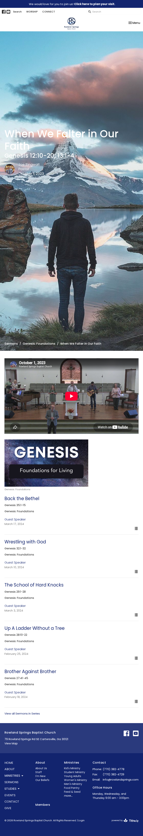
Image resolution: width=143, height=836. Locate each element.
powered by (123, 823)
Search (17, 11)
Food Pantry (72, 788)
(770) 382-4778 (113, 769)
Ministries (71, 762)
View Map (11, 743)
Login (81, 820)
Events (9, 795)
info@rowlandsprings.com (121, 780)
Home (8, 763)
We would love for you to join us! (72, 4)
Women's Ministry (75, 780)
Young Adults (72, 776)
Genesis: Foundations (39, 343)
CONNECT (48, 11)
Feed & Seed (72, 792)
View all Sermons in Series (22, 713)
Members (42, 805)
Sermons (11, 343)
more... (68, 796)
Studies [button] (10, 789)
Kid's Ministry (72, 768)
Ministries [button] (12, 775)
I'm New (40, 776)
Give (7, 808)
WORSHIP (32, 11)
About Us (41, 768)
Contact (11, 801)
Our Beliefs (42, 780)
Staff (38, 772)
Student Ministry (74, 772)
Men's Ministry (73, 784)
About (9, 769)
